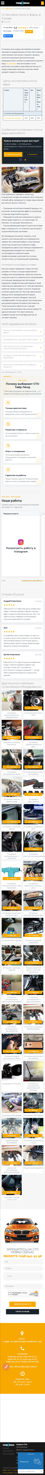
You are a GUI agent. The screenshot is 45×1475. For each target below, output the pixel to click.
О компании (16, 1470)
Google (29, 31)
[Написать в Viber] (20, 160)
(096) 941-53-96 (15, 1357)
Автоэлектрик (21, 1447)
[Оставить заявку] (42, 3)
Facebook (9, 35)
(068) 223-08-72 (13, 1362)
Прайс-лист (7, 1470)
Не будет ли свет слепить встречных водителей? (19, 356)
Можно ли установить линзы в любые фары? (20, 331)
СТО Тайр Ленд (7, 9)
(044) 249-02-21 (30, 1359)
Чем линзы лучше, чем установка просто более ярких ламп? (18, 347)
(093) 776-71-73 (15, 1359)
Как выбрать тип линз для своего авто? (20, 339)
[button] (22, 1304)
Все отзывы (7, 31)
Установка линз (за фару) (12, 118)
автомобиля (11, 63)
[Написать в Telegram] (25, 160)
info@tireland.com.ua (25, 1367)
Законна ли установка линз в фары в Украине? (19, 366)
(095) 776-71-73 (30, 1357)
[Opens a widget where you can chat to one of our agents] (30, 1463)
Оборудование (8, 1473)
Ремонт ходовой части (25, 1450)
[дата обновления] (2, 22)
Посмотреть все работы (32, 581)
